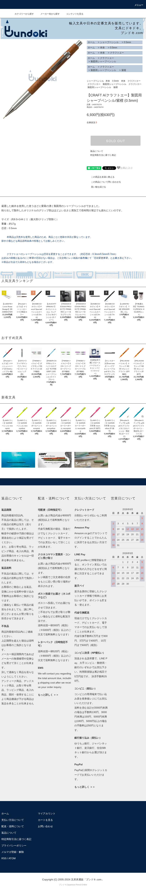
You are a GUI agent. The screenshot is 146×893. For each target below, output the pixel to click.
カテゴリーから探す (24, 14)
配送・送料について (12, 826)
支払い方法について (12, 819)
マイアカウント (46, 813)
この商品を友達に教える (102, 177)
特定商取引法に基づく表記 (103, 155)
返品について (96, 151)
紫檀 (123, 70)
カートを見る (45, 819)
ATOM (12, 858)
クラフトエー (117, 52)
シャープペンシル (109, 42)
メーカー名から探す (50, 14)
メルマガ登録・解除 (12, 851)
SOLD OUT (115, 140)
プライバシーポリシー (13, 845)
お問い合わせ (45, 826)
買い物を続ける (98, 187)
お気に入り (126, 167)
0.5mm (127, 42)
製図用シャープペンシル (103, 61)
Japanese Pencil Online (77, 885)
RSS (3, 858)
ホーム (91, 42)
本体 (102, 47)
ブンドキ (63, 885)
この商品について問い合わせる (106, 182)
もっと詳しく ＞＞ (48, 694)
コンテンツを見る (74, 14)
